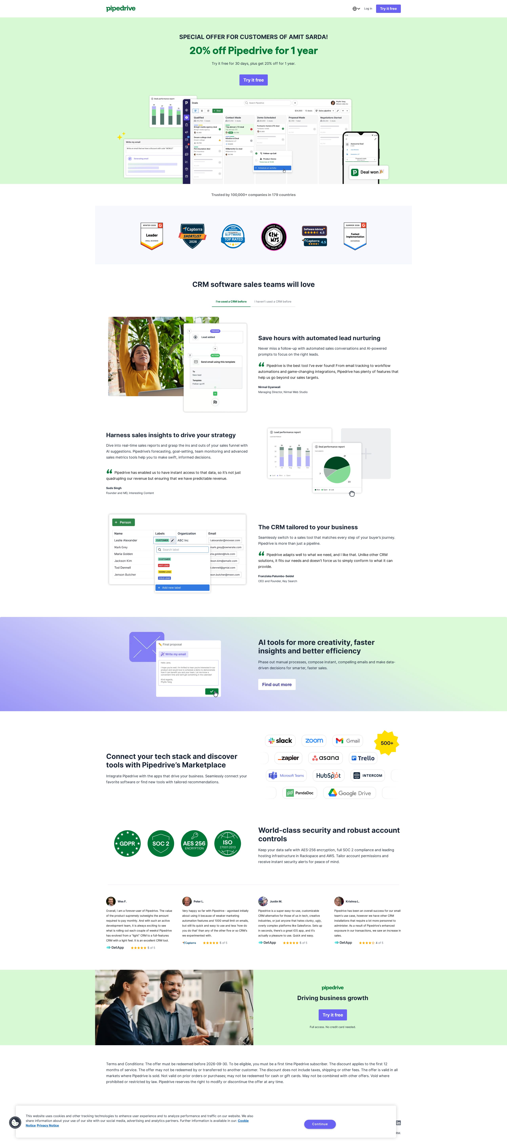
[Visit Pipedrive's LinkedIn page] (398, 1123)
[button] (15, 1122)
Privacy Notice (48, 1125)
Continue (320, 1124)
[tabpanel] (253, 458)
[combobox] (356, 8)
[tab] (231, 302)
